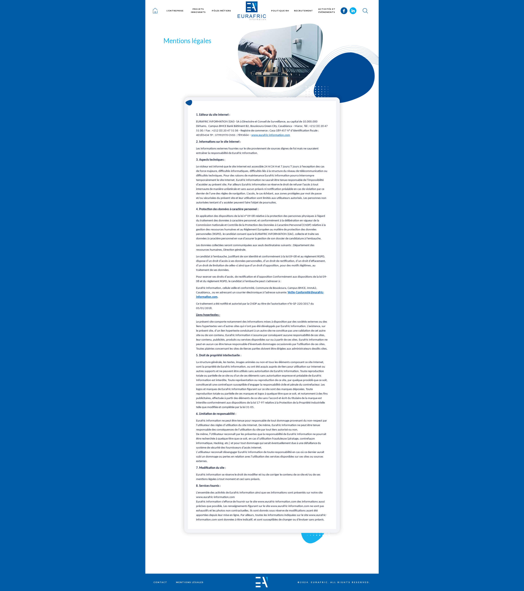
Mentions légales (190, 582)
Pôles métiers (221, 10)
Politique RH (280, 10)
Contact (160, 582)
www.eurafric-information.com (270, 135)
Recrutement (303, 10)
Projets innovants (198, 10)
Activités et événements (326, 10)
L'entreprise (175, 10)
